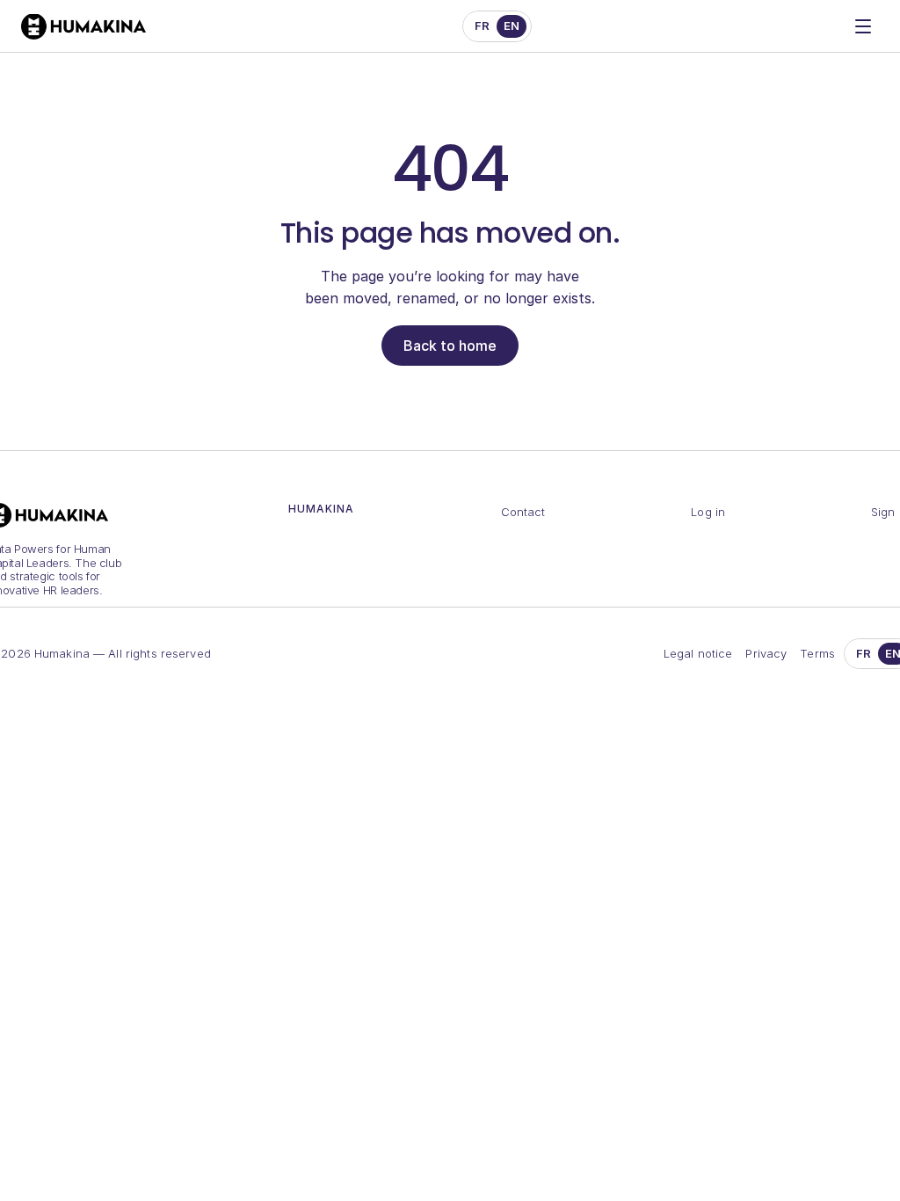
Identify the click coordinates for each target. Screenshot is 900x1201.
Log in (708, 512)
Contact (523, 512)
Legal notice (698, 653)
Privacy (766, 653)
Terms (817, 653)
